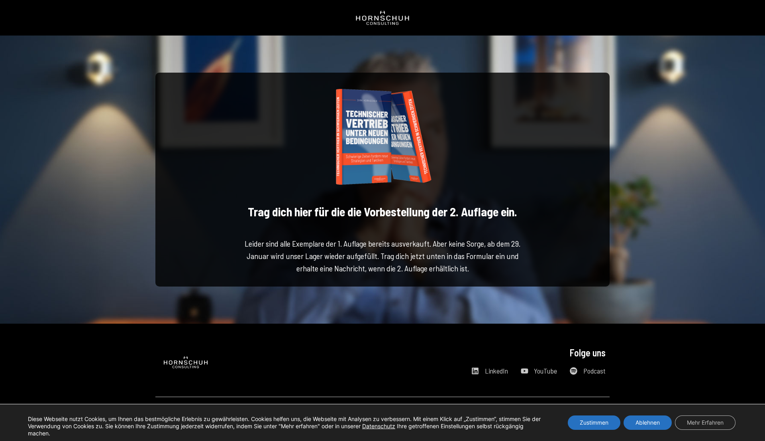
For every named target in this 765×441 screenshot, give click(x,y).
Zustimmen (594, 422)
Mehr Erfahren (705, 422)
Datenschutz (378, 426)
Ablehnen (648, 422)
